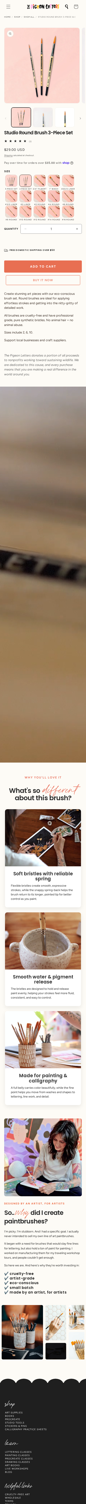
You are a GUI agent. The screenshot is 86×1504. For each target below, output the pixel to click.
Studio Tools (14, 1423)
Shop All (29, 17)
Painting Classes (17, 1455)
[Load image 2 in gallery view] (43, 117)
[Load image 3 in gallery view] (65, 117)
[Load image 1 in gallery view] (21, 117)
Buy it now (43, 280)
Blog (8, 1472)
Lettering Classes (18, 1452)
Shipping (8, 155)
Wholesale (13, 1498)
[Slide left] (5, 118)
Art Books (12, 1465)
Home (7, 17)
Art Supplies (14, 1413)
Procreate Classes (19, 1459)
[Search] (66, 6)
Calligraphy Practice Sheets (26, 1429)
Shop (17, 17)
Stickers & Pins (16, 1426)
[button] (8, 6)
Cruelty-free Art (17, 1494)
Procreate (12, 1419)
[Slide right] (80, 118)
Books (9, 1416)
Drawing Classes (17, 1462)
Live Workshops (16, 1469)
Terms (9, 1501)
